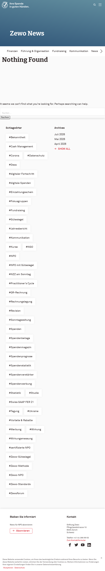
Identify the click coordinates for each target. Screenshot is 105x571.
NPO (13, 256)
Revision (16, 311)
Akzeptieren (8, 568)
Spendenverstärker (22, 374)
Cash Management (22, 146)
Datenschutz (36, 155)
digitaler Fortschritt (22, 174)
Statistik (16, 393)
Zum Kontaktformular (76, 540)
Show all (64, 149)
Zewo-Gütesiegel (21, 457)
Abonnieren (23, 530)
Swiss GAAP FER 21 (22, 402)
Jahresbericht (19, 228)
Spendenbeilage (20, 338)
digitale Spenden (21, 183)
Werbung (16, 429)
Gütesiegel (17, 219)
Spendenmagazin (21, 347)
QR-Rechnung (19, 292)
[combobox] (52, 112)
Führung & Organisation (35, 51)
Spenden (16, 329)
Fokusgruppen (19, 201)
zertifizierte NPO (20, 447)
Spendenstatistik (21, 365)
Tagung (15, 411)
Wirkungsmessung (22, 438)
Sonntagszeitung (21, 320)
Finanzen (12, 51)
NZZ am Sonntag (21, 274)
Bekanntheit (18, 137)
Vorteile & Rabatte (22, 420)
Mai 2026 (59, 139)
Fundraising (59, 51)
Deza (14, 165)
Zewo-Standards (21, 484)
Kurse (14, 247)
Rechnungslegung (21, 301)
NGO (30, 247)
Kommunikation (78, 51)
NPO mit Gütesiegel (22, 265)
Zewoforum (17, 493)
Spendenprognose (21, 356)
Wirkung (36, 429)
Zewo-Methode (20, 466)
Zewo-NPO (17, 475)
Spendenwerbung (21, 384)
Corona (15, 155)
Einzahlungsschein (22, 192)
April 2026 (60, 144)
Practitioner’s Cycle (22, 283)
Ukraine (33, 411)
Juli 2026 (59, 134)
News (94, 51)
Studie (35, 393)
